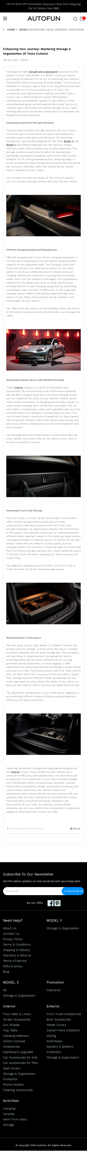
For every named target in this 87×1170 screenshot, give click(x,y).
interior (19, 387)
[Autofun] (43, 18)
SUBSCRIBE (72, 891)
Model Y (10, 144)
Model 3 (68, 141)
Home (11, 29)
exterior (15, 772)
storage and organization (43, 71)
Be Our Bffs (35, 902)
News (23, 29)
